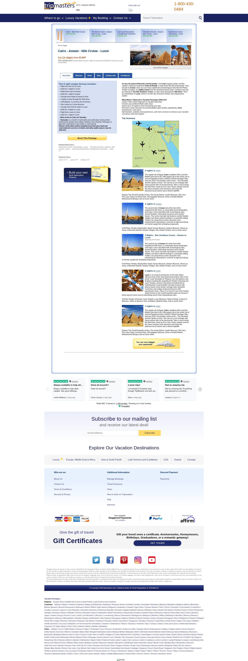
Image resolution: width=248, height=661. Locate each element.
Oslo (90, 645)
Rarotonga (146, 645)
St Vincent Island (99, 651)
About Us (58, 479)
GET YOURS (157, 543)
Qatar (57, 621)
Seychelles (123, 621)
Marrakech (119, 643)
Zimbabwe (103, 626)
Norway (146, 618)
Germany (55, 613)
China (166, 607)
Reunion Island (157, 645)
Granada (129, 637)
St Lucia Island (71, 651)
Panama (160, 618)
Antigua (165, 629)
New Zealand (105, 618)
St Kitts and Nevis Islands (54, 651)
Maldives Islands (91, 643)
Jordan (53, 615)
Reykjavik (168, 645)
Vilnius (146, 654)
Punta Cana (135, 645)
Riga (175, 645)
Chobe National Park (122, 635)
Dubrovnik (55, 637)
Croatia (47, 610)
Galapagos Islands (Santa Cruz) (100, 637)
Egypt (65, 45)
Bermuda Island (147, 632)
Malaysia (146, 615)
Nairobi (61, 645)
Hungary (137, 613)
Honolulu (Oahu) (64, 640)
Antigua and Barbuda (93, 605)
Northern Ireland (135, 618)
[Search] (200, 18)
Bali (87, 632)
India (151, 613)
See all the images (160, 68)
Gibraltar (70, 613)
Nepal (85, 618)
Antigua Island (174, 629)
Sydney (131, 651)
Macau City (48, 643)
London (164, 640)
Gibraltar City (119, 637)
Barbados (171, 605)
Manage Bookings (115, 479)
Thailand (139, 624)
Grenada (86, 613)
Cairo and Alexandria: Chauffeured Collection (126, 33)
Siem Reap (158, 648)
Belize (186, 605)
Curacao (55, 610)
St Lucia (62, 624)
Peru (176, 618)
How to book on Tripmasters (120, 494)
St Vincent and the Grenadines (89, 624)
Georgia (47, 613)
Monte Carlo (158, 643)
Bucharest (48, 635)
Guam (93, 613)
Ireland (166, 613)
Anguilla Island (142, 629)
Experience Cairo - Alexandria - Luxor (176, 33)
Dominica (93, 610)
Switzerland (114, 624)
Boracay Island (173, 632)
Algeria (64, 605)
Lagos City (126, 640)
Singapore (133, 621)
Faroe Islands (158, 610)
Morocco (58, 618)
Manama (102, 643)
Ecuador (119, 610)
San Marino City (83, 648)
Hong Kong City (50, 640)
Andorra (72, 605)
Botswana (80, 607)
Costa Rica (195, 607)
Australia (129, 605)
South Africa (159, 621)
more (112, 149)
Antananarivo (155, 629)
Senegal (107, 621)
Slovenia (150, 621)
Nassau (68, 645)
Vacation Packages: (52, 599)
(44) (74, 160)
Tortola (69, 654)
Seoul (150, 648)
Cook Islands (185, 607)
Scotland (99, 621)
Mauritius (179, 615)
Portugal (199, 618)
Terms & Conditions (63, 489)
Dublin (47, 637)
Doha (180, 635)
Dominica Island (189, 635)
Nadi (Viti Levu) (50, 645)
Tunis (76, 654)
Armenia (115, 605)
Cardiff (100, 635)
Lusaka (185, 640)
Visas (109, 489)
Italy (177, 613)
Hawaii (177, 459)
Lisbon (142, 640)
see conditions (120, 520)
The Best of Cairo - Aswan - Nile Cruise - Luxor (153, 33)
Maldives (154, 615)
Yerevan (153, 654)
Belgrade (129, 632)
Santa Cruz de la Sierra (100, 648)
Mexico (187, 615)
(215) (63, 160)
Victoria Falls (130, 654)
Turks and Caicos (171, 624)
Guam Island (166, 637)
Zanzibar (161, 654)
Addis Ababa (69, 629)
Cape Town (92, 635)
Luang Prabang (174, 640)
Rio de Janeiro (184, 645)
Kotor (99, 640)
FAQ (109, 499)
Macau (117, 615)
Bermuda (194, 605)
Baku (82, 632)
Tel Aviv (162, 651)
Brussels (193, 632)
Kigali (93, 640)
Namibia (78, 618)
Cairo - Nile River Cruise (75, 32)
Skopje (180, 648)
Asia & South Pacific (111, 459)
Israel (172, 613)
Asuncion (59, 632)
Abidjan (54, 629)
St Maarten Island (85, 651)
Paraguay (169, 618)
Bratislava (184, 632)
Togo (147, 624)
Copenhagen (146, 635)
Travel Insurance (114, 484)
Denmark (84, 610)
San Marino (90, 621)
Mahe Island (79, 643)
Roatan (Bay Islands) (52, 648)
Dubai (199, 635)
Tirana (169, 651)
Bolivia (47, 607)
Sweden (105, 624)
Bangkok (93, 632)
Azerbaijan (145, 605)
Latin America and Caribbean (143, 459)
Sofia (186, 648)
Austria (137, 605)
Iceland (145, 613)
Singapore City (170, 648)
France (184, 610)
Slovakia (142, 621)
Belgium (180, 605)
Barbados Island (104, 632)
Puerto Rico (49, 621)
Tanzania (131, 624)
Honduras (118, 613)
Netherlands (94, 618)
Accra (61, 629)
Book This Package (87, 138)
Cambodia (121, 607)
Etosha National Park (78, 637)
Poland (192, 618)
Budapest (57, 635)
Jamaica (194, 613)
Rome (64, 648)
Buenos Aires (68, 635)
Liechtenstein (88, 615)
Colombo (135, 635)
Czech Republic (73, 610)
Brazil (87, 607)
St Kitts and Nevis (51, 624)
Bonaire (54, 607)
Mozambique (68, 618)
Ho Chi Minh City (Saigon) (190, 637)
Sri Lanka (187, 621)
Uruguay (47, 626)
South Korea (171, 621)
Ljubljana (150, 640)
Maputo (111, 643)
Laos (73, 615)
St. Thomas (112, 651)
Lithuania (98, 615)
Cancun (83, 635)
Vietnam (81, 626)
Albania (57, 605)
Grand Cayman (140, 637)
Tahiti (137, 651)
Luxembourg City (196, 640)
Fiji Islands (169, 610)
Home (60, 45)
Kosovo (67, 615)
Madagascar (137, 615)
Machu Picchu (60, 643)
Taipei (143, 651)
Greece (78, 613)
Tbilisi (155, 651)
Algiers (87, 629)
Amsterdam (117, 629)
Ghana (63, 613)
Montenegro (49, 618)
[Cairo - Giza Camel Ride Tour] (161, 55)
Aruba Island (49, 632)
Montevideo (181, 643)
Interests (111, 505)
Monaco (194, 615)
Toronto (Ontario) (185, 651)
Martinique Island (131, 643)
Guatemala (101, 613)
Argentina (106, 605)
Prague (119, 645)
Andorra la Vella (129, 629)
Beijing (115, 632)
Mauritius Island (146, 643)
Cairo (76, 635)
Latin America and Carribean (105, 602)
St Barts (195, 621)
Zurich (169, 654)
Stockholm (122, 651)
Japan (46, 615)
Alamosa (79, 629)
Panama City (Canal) (101, 645)
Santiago (134, 648)
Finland (177, 610)
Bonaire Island (160, 632)
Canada (191, 459)
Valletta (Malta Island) (115, 654)
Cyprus (62, 610)
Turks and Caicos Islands (89, 654)
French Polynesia (195, 610)
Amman (108, 629)
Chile (161, 607)
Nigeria (125, 618)
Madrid (69, 643)
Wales (87, 626)
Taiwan (123, 624)
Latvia (79, 615)
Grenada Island (154, 637)
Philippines (183, 618)
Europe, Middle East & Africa (80, 459)
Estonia (140, 610)
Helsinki (176, 637)
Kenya (60, 615)
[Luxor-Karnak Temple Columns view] (181, 55)
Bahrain (163, 605)
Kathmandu (84, 640)
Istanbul (76, 640)
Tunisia (153, 624)
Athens (67, 632)
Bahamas (154, 605)
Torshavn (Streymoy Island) (55, 654)
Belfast (122, 632)
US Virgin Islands (59, 626)
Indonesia (158, 613)
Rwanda (81, 621)
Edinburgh (64, 637)
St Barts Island (195, 648)
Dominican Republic (106, 610)
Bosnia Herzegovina (67, 607)
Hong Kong (127, 613)
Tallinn (149, 651)
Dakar (168, 635)
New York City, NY (79, 645)
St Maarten (71, 624)
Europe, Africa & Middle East (64, 602)
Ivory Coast (185, 613)
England (132, 610)
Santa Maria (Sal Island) (120, 648)
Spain (179, 621)
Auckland (75, 632)
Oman (153, 618)
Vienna (139, 654)
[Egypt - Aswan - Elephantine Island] (140, 55)
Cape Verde (138, 607)
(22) (85, 160)
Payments (164, 479)
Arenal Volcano (188, 629)
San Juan (72, 648)
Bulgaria (111, 607)
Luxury (57, 459)
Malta (162, 615)
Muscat (190, 643)
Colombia (174, 607)
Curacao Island (158, 635)
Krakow (105, 640)
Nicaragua (116, 618)
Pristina (126, 645)
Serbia (115, 621)
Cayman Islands (151, 607)
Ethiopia (148, 610)
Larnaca (135, 640)
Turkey (160, 624)
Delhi (174, 635)
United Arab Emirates (187, 624)
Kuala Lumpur (115, 640)
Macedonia (126, 615)
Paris (113, 645)
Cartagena (109, 635)
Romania (72, 621)
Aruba (122, 605)
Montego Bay (170, 643)
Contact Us (59, 484)
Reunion (64, 621)
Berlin (137, 632)
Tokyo (175, 651)
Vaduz (103, 654)
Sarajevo (143, 648)
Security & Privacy (62, 494)
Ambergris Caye (97, 629)
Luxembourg (108, 615)
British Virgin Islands (99, 607)
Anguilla (80, 605)
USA (165, 459)
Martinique (170, 615)
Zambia (95, 626)
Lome (157, 640)
